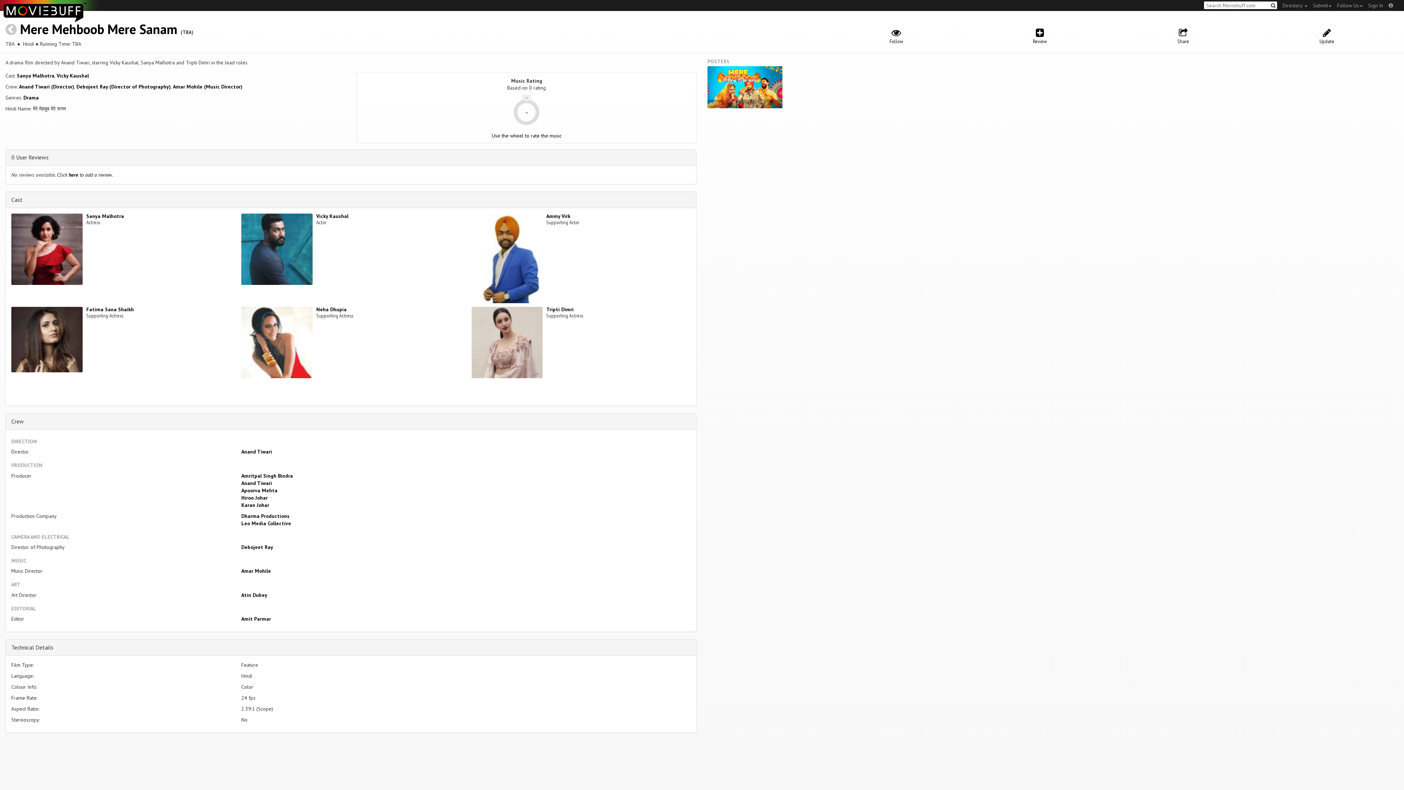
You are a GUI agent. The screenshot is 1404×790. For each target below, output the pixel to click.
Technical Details (32, 647)
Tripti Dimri (560, 309)
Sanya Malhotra (35, 75)
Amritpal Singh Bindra (267, 476)
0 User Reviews (30, 157)
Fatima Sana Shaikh (110, 309)
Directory (1293, 5)
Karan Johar (255, 505)
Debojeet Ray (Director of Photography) (123, 86)
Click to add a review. (85, 175)
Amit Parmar (256, 619)
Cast (17, 199)
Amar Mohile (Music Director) (207, 86)
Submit (1320, 5)
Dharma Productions (265, 516)
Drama (31, 97)
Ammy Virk (558, 216)
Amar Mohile (256, 571)
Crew (17, 421)
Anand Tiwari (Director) (46, 86)
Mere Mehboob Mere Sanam (98, 29)
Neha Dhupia (331, 309)
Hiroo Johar (254, 497)
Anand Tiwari (256, 451)
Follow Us (1348, 5)
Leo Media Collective (266, 523)
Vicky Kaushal (73, 75)
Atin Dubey (254, 595)
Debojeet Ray (257, 547)
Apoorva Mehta (259, 490)
